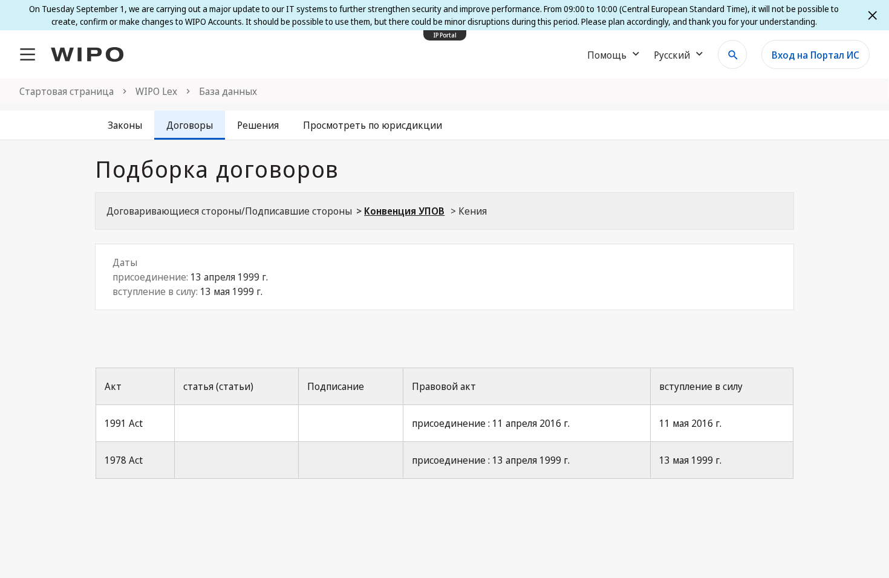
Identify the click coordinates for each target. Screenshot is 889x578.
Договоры (189, 125)
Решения (258, 125)
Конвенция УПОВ (404, 211)
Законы (125, 125)
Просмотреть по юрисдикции (372, 125)
